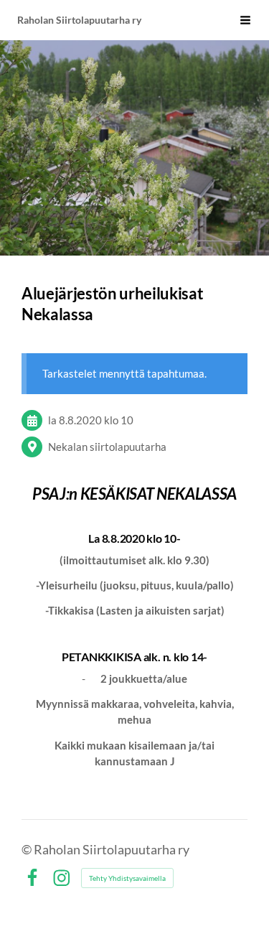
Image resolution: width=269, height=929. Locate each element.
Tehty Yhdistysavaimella (127, 878)
